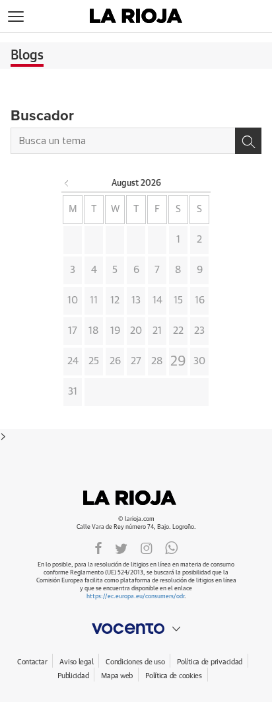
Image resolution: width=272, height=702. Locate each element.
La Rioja (136, 497)
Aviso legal (76, 662)
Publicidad (72, 676)
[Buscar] (248, 141)
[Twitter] (121, 547)
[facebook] (98, 547)
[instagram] (146, 547)
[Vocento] (136, 628)
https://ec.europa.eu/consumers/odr (135, 597)
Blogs (27, 55)
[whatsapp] (171, 547)
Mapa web (117, 676)
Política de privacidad (209, 662)
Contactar (32, 662)
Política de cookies (173, 676)
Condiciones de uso (135, 662)
